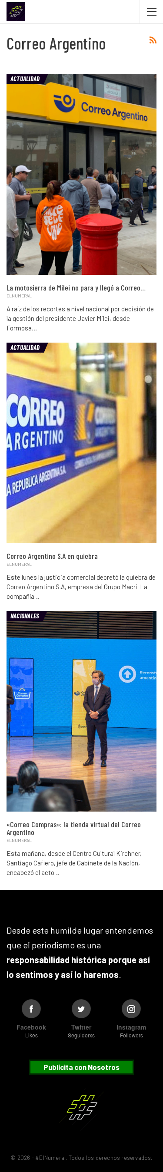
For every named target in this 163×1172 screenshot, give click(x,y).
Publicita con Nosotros (81, 1067)
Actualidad (25, 79)
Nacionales (24, 616)
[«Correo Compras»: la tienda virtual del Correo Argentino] (81, 711)
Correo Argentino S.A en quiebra (52, 556)
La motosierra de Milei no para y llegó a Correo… (76, 287)
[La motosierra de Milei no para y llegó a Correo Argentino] (81, 174)
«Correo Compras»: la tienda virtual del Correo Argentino (74, 828)
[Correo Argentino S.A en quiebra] (81, 443)
